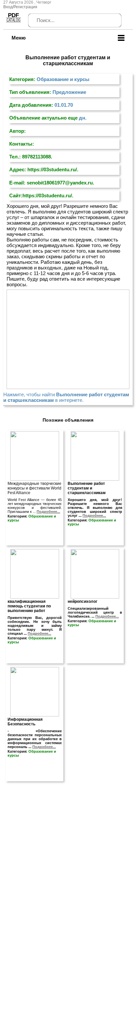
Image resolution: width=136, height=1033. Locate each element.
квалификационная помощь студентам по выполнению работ (29, 606)
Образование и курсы (63, 79)
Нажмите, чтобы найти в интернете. (66, 397)
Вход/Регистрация (20, 7)
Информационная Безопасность (25, 721)
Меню (19, 38)
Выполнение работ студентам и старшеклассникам (87, 488)
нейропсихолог (82, 601)
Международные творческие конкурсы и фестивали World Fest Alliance (34, 488)
